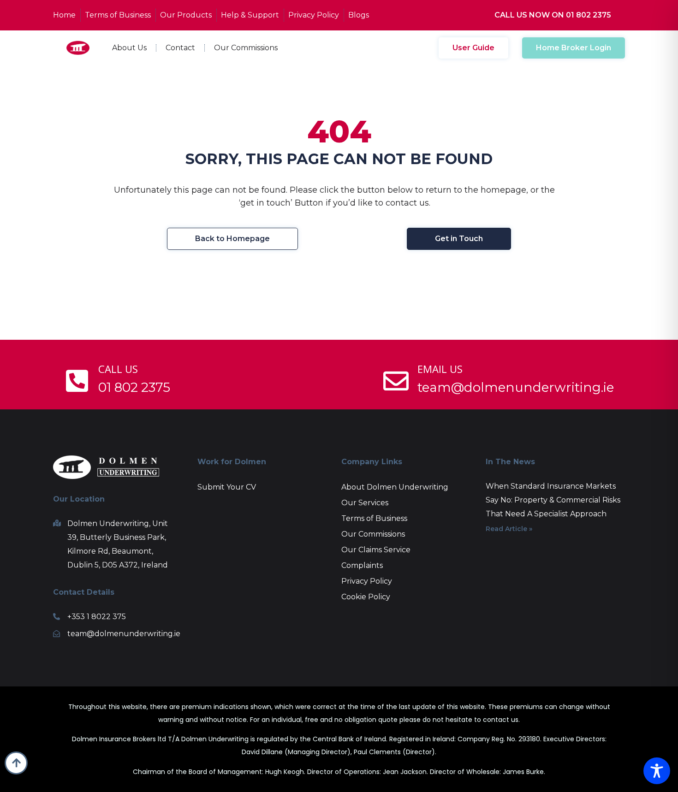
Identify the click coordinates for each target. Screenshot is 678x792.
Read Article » (509, 529)
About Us (129, 47)
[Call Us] (76, 381)
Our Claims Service (375, 549)
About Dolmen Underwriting (394, 487)
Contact (180, 47)
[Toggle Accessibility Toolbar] (656, 771)
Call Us (118, 369)
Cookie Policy (365, 596)
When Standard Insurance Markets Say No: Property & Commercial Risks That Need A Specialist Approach (553, 500)
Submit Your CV (226, 487)
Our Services (364, 502)
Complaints (362, 565)
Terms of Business (374, 518)
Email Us (440, 369)
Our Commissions (246, 47)
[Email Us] (396, 381)
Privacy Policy (366, 581)
